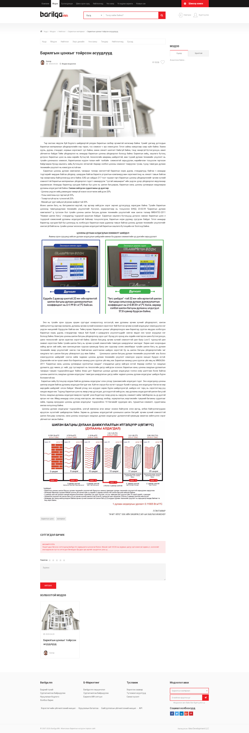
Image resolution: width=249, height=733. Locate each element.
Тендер (104, 41)
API (140, 708)
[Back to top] (241, 716)
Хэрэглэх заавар (135, 689)
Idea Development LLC (198, 728)
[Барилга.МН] (54, 15)
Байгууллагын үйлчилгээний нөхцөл (118, 708)
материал (61, 519)
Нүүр (46, 32)
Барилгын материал (76, 32)
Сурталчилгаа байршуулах (52, 693)
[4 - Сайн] (60, 560)
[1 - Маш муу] (49, 560)
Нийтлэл (62, 32)
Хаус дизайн (78, 41)
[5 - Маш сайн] (64, 560)
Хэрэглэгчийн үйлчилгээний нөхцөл (58, 708)
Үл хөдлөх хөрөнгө (125, 3)
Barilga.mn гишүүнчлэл (94, 689)
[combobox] (189, 690)
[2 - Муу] (53, 560)
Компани (45, 3)
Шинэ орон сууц (83, 3)
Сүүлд (179, 53)
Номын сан (141, 3)
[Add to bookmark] (163, 62)
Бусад (130, 41)
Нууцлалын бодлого (49, 697)
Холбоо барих (46, 700)
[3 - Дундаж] (57, 560)
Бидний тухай (46, 689)
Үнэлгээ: (44, 560)
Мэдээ (55, 3)
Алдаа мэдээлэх (69, 64)
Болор (48, 61)
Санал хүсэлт (133, 697)
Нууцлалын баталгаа (88, 708)
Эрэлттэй (198, 53)
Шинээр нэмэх (196, 3)
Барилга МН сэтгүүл (92, 697)
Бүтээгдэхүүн (67, 3)
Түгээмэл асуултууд (136, 693)
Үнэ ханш (110, 3)
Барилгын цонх (47, 519)
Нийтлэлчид (98, 3)
